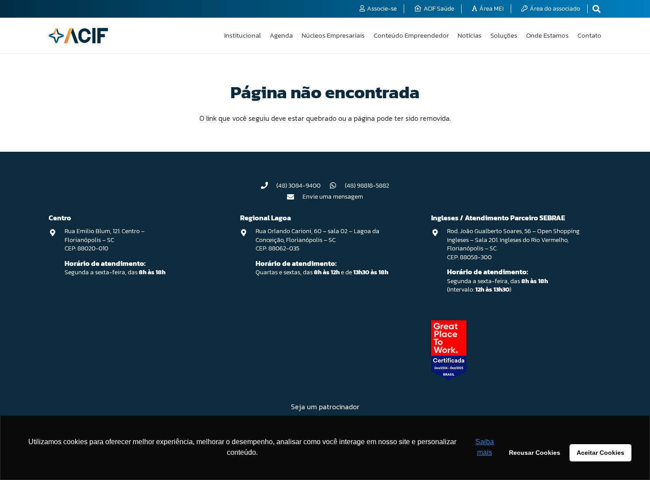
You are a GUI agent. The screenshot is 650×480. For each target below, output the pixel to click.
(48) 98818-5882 (367, 185)
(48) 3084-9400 (298, 185)
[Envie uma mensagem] (295, 196)
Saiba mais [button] (484, 447)
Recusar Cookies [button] (534, 452)
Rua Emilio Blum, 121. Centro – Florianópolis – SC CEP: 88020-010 (105, 240)
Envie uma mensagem (332, 196)
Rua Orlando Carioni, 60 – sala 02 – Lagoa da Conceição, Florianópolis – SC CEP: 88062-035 (317, 240)
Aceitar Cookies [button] (600, 452)
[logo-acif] (78, 35)
